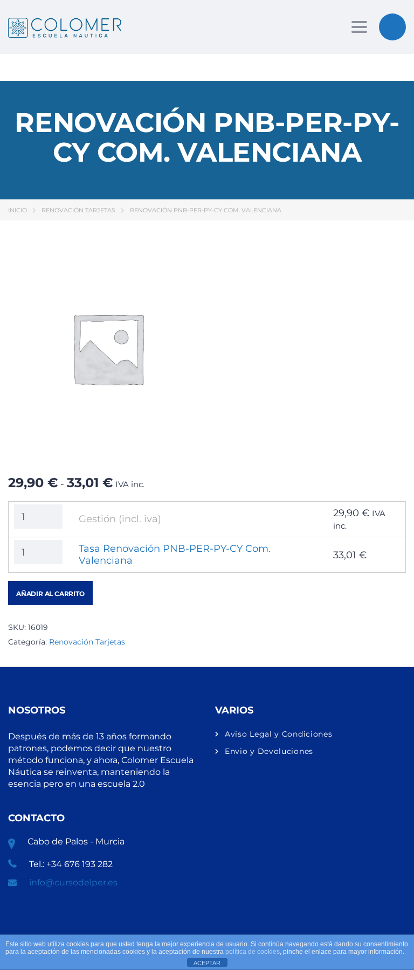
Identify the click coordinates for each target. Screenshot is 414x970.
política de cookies (252, 951)
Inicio (17, 210)
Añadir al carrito (50, 594)
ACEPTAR (207, 963)
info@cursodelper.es (73, 882)
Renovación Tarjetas (78, 210)
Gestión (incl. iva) (120, 519)
